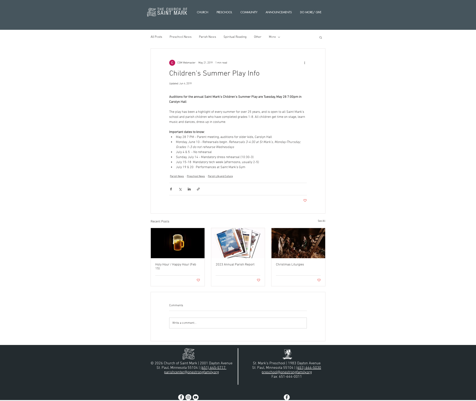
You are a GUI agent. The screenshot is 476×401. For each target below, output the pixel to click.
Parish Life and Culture (220, 176)
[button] (320, 37)
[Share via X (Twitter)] (180, 189)
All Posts (156, 37)
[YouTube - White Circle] (196, 397)
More (272, 37)
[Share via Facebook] (171, 189)
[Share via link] (198, 189)
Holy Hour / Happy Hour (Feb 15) (175, 266)
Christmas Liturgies (290, 265)
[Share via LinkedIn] (189, 189)
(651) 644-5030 (308, 368)
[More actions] (304, 63)
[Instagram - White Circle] (188, 397)
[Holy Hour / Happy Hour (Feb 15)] (178, 243)
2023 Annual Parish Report (235, 265)
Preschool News (181, 37)
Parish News (207, 37)
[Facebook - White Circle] (181, 397)
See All (321, 221)
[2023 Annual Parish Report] (238, 243)
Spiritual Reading (235, 37)
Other (257, 37)
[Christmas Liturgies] (298, 243)
